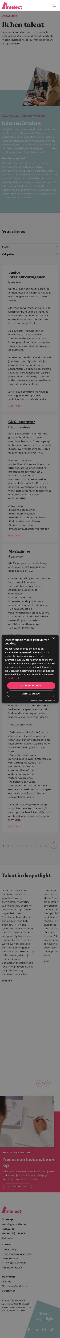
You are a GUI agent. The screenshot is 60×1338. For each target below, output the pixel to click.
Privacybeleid (12, 678)
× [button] (53, 638)
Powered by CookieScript (43, 700)
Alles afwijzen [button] (31, 693)
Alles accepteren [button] (31, 685)
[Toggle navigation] (53, 5)
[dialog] (29, 669)
